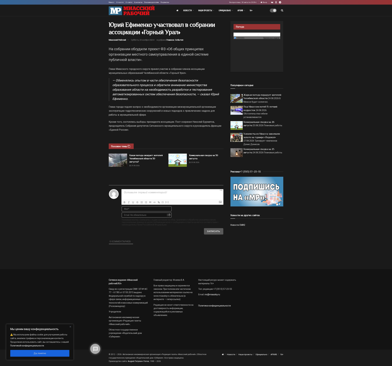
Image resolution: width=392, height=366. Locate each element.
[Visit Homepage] (132, 10)
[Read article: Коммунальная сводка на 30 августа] (177, 160)
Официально (225, 10)
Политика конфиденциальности (214, 305)
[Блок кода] (154, 202)
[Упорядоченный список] (141, 202)
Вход (264, 2)
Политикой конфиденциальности (27, 345)
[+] (167, 202)
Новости (187, 10)
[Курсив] (129, 202)
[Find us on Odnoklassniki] (276, 2)
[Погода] (239, 38)
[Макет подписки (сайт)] (256, 191)
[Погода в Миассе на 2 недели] (271, 38)
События (179, 40)
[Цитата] (150, 202)
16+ (251, 10)
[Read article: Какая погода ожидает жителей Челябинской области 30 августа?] (118, 160)
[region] (40, 342)
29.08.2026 (135, 166)
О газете (120, 2)
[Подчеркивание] (133, 202)
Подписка (165, 2)
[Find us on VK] (272, 2)
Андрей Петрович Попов (138, 361)
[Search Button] (282, 10)
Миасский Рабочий (117, 40)
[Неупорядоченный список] (146, 202)
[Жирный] (124, 202)
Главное (170, 40)
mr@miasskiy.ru (212, 294)
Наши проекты (205, 10)
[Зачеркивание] (137, 202)
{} (163, 202)
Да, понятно (40, 353)
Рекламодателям (151, 2)
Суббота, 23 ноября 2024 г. (143, 40)
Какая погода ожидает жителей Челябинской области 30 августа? (146, 158)
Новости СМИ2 (237, 225)
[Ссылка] (159, 202)
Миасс (111, 2)
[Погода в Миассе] (257, 34)
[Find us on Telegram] (280, 2)
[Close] (70, 326)
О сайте (129, 2)
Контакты (138, 2)
